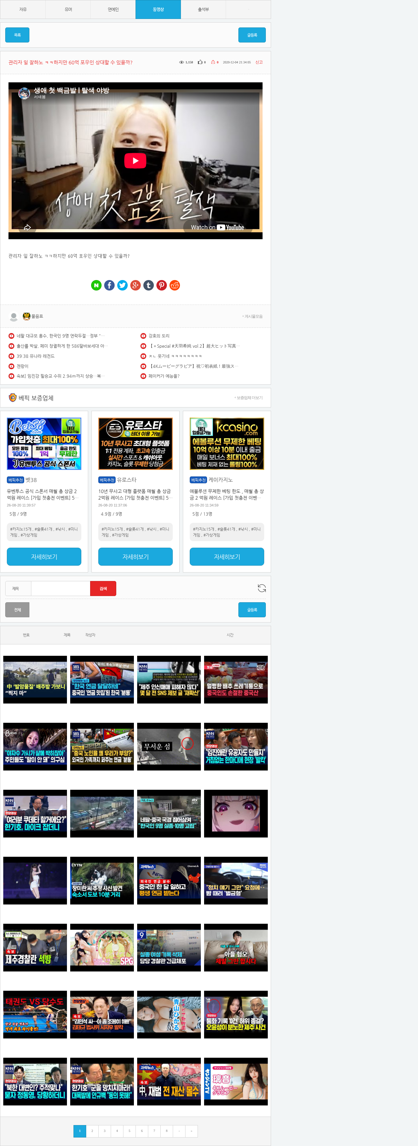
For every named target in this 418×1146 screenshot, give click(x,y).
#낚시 (60, 529)
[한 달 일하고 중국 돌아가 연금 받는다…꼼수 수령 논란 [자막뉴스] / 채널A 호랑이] (169, 880)
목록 (17, 35)
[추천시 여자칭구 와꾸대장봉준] (35, 880)
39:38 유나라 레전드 (36, 356)
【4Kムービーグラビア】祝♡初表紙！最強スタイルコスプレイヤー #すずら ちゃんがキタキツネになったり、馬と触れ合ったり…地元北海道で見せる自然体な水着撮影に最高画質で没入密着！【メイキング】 (194, 366)
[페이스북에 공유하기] (109, 285)
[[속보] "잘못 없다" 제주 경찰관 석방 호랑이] (35, 947)
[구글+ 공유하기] (135, 285)
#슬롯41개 (43, 529)
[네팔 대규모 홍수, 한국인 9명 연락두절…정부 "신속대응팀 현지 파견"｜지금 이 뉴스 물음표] (169, 813)
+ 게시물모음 (252, 316)
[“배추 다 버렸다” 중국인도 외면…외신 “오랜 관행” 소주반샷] (236, 679)
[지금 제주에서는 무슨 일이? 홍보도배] (169, 746)
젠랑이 (22, 366)
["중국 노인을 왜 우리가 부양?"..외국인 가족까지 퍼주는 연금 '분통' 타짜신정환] (102, 746)
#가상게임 (29, 535)
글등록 (252, 35)
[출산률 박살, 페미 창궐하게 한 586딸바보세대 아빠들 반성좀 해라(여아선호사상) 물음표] (236, 947)
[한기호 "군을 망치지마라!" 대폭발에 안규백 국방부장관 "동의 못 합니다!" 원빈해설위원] (102, 1081)
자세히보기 (44, 556)
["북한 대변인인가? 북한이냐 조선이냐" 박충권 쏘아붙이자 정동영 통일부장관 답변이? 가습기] (35, 1081)
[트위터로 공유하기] (122, 285)
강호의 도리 (159, 335)
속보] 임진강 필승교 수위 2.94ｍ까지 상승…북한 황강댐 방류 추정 (62, 376)
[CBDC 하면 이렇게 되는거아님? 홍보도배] (169, 1081)
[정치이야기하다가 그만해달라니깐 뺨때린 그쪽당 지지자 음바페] (236, 880)
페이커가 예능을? (164, 376)
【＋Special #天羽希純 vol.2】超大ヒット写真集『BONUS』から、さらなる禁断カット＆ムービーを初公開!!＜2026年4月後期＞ (194, 345)
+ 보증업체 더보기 (248, 397)
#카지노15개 (20, 529)
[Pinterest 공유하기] (162, 285)
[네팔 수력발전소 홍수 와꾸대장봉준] (102, 813)
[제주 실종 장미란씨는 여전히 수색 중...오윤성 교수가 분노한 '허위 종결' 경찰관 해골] (236, 1014)
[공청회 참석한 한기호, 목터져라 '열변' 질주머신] (35, 813)
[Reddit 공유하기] (175, 285)
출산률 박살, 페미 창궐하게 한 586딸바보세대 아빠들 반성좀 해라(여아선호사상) (62, 345)
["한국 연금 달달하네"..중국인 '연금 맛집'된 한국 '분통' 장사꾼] (102, 679)
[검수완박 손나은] (35, 746)
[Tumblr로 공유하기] (148, 285)
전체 (17, 609)
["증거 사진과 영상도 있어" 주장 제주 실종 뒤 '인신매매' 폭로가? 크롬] (169, 679)
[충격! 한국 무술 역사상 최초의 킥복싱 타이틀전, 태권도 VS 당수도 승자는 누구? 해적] (35, 1014)
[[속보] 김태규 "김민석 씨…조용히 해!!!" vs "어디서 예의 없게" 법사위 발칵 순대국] (102, 1014)
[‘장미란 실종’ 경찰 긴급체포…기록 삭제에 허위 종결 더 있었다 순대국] (169, 947)
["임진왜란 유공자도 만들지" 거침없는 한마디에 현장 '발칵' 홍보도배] (236, 746)
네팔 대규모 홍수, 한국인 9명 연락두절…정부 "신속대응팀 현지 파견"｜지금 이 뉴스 (62, 335)
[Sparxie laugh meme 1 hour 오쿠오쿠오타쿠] (236, 813)
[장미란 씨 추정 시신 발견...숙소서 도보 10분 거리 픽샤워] (102, 880)
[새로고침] (262, 588)
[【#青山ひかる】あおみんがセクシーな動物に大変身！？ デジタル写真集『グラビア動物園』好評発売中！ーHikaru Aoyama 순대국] (169, 1014)
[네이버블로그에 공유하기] (96, 285)
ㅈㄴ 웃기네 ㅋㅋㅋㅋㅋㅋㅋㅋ (175, 356)
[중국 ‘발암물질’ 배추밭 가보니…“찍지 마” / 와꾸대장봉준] (35, 679)
